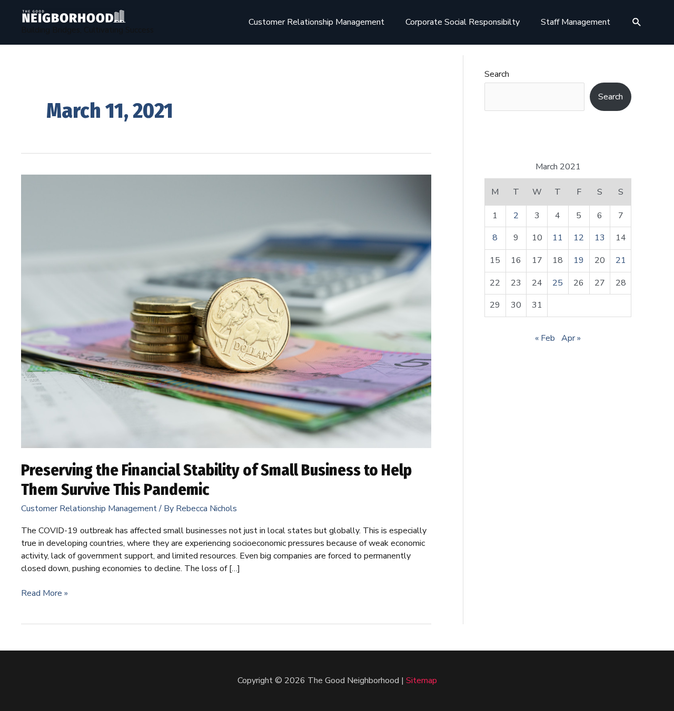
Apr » (571, 338)
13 (599, 237)
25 (557, 283)
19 (578, 260)
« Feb (545, 338)
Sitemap (421, 680)
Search (496, 74)
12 (578, 237)
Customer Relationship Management (89, 508)
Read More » (44, 593)
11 (557, 237)
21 (621, 260)
